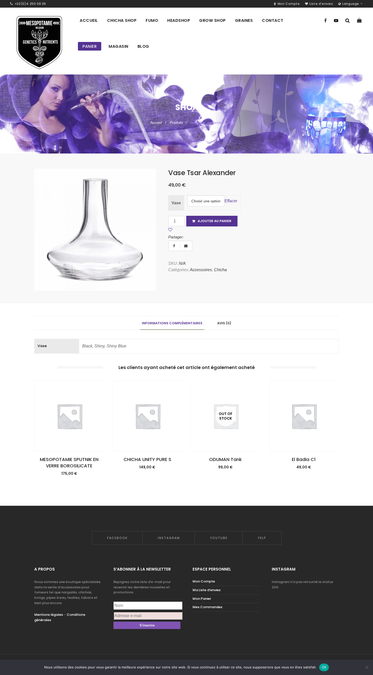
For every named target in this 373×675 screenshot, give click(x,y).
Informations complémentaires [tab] (172, 323)
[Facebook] (325, 20)
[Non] (366, 667)
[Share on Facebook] (174, 246)
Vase (176, 203)
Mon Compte (204, 581)
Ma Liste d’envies (207, 590)
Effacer (231, 201)
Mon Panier (202, 598)
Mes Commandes (207, 607)
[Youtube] (336, 20)
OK (324, 667)
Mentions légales (48, 614)
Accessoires (201, 270)
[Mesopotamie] (38, 41)
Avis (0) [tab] (224, 323)
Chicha (220, 270)
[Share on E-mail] (186, 246)
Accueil (156, 122)
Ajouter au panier (214, 221)
